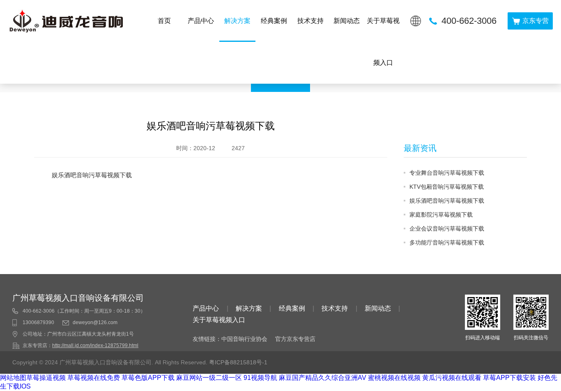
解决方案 (237, 20)
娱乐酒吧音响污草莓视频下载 (446, 200)
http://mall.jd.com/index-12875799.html (95, 345)
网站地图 (13, 377)
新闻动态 (346, 20)
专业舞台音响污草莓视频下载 (446, 172)
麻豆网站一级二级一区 (209, 377)
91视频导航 (260, 377)
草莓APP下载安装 (509, 377)
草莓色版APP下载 (148, 377)
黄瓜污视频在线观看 (451, 377)
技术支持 (310, 20)
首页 (164, 20)
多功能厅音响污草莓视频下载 (446, 242)
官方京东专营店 (295, 339)
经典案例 (274, 20)
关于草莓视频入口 (383, 41)
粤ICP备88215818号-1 (238, 362)
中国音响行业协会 (244, 339)
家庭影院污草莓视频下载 (441, 214)
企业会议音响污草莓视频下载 (446, 228)
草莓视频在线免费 (93, 377)
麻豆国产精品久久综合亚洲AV (322, 377)
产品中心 (201, 20)
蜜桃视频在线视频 (394, 377)
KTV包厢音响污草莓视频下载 (446, 186)
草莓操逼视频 (46, 377)
